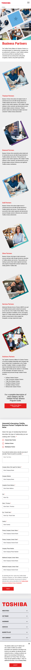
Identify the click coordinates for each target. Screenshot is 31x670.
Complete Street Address (8, 485)
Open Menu (28, 2)
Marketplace (6, 632)
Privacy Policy (22, 660)
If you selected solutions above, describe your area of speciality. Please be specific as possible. (15, 453)
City (3, 494)
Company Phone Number (8, 548)
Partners (3, 7)
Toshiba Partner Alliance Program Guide (15, 405)
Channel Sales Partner (10, 440)
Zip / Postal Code (6, 512)
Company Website (6, 476)
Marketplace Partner (10, 447)
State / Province (6, 503)
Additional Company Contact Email (10, 566)
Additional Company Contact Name (10, 557)
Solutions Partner (9, 443)
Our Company (6, 637)
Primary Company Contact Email (10, 539)
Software (5, 616)
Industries (5, 610)
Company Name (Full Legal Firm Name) (12, 467)
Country (4, 521)
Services (5, 627)
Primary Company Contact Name (10, 530)
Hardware (5, 621)
